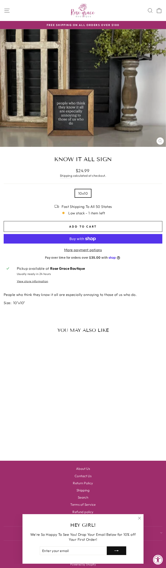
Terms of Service (83, 504)
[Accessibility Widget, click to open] (158, 560)
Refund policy (82, 512)
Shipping (66, 176)
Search (83, 497)
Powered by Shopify (83, 564)
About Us (83, 469)
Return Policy (83, 483)
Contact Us (83, 476)
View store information (32, 281)
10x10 (83, 193)
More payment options (83, 249)
